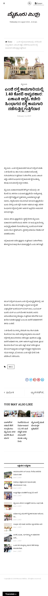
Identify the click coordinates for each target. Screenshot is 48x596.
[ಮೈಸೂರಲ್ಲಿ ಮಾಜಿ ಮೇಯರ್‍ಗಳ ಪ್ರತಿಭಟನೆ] (37, 416)
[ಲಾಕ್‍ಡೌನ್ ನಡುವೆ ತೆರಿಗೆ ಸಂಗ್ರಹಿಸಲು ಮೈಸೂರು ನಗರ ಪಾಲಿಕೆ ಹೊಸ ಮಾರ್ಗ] (10, 416)
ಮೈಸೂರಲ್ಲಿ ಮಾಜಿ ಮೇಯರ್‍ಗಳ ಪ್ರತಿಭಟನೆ (37, 425)
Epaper (39, 3)
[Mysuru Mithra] (24, 15)
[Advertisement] (24, 142)
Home (10, 42)
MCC (11, 366)
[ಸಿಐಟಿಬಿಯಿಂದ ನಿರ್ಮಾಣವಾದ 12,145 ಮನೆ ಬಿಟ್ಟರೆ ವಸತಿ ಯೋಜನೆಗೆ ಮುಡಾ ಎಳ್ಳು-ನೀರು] (24, 416)
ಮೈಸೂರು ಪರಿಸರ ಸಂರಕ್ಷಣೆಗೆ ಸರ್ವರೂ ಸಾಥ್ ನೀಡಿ (28, 503)
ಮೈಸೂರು (24, 84)
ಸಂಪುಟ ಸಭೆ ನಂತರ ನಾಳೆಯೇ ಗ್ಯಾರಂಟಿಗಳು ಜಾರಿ (27, 524)
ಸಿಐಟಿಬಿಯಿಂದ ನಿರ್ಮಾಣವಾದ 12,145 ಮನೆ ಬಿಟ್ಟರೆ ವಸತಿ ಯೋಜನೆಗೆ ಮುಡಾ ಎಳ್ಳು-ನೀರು (23, 431)
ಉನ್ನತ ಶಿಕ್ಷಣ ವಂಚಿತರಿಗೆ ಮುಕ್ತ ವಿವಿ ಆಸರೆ (25, 492)
